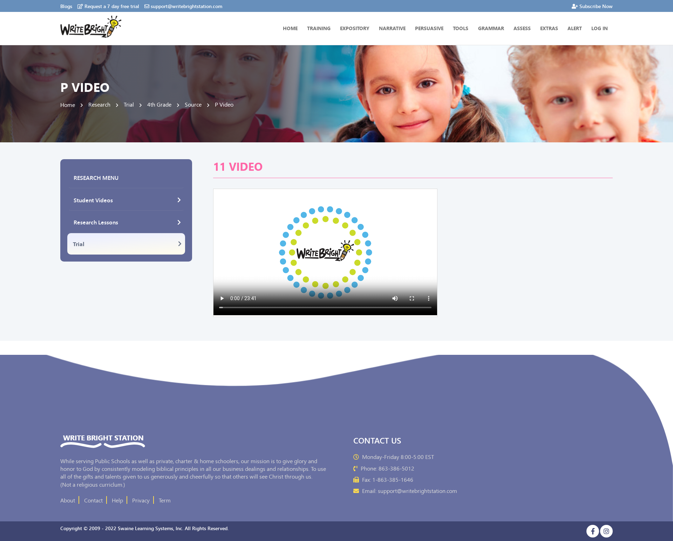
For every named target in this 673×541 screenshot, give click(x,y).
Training (319, 28)
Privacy (141, 500)
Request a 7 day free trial (111, 6)
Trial (78, 244)
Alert (574, 28)
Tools (460, 28)
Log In (599, 28)
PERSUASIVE (429, 28)
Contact (93, 500)
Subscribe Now (596, 6)
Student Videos (93, 200)
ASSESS (522, 28)
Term (165, 500)
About (67, 500)
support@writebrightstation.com (186, 6)
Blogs (66, 6)
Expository (354, 28)
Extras (549, 28)
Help (117, 500)
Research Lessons (96, 222)
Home (290, 28)
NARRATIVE (392, 28)
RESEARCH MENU (96, 177)
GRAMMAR (491, 28)
